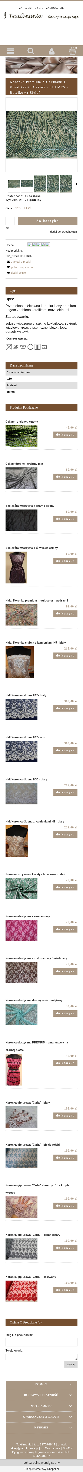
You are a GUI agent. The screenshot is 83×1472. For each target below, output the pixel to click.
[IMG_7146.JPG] (40, 184)
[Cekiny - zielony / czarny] (24, 436)
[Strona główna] (41, 15)
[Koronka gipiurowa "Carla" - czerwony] (24, 1291)
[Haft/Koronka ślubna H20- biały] (24, 709)
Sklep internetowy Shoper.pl (41, 1469)
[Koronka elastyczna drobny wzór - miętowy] (24, 1014)
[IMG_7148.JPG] (66, 184)
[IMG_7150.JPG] (14, 184)
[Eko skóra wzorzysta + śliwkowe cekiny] (24, 567)
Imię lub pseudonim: (19, 1334)
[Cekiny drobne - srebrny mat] (24, 478)
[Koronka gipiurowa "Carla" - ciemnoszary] (24, 1249)
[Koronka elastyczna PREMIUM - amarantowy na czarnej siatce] (24, 1070)
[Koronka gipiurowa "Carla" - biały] (24, 1117)
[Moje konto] (52, 51)
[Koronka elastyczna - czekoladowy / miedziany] (24, 972)
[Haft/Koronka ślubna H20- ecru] (24, 751)
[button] (10, 51)
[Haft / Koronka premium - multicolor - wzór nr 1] (24, 615)
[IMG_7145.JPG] (27, 183)
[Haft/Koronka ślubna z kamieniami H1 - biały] (24, 841)
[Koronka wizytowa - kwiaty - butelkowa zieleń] (24, 888)
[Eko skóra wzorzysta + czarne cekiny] (24, 520)
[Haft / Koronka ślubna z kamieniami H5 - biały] (24, 662)
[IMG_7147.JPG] (53, 183)
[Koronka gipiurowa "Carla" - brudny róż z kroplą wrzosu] (24, 1207)
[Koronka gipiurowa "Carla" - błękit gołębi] (24, 1158)
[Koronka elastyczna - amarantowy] (24, 930)
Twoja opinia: (14, 1350)
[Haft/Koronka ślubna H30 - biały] (24, 793)
